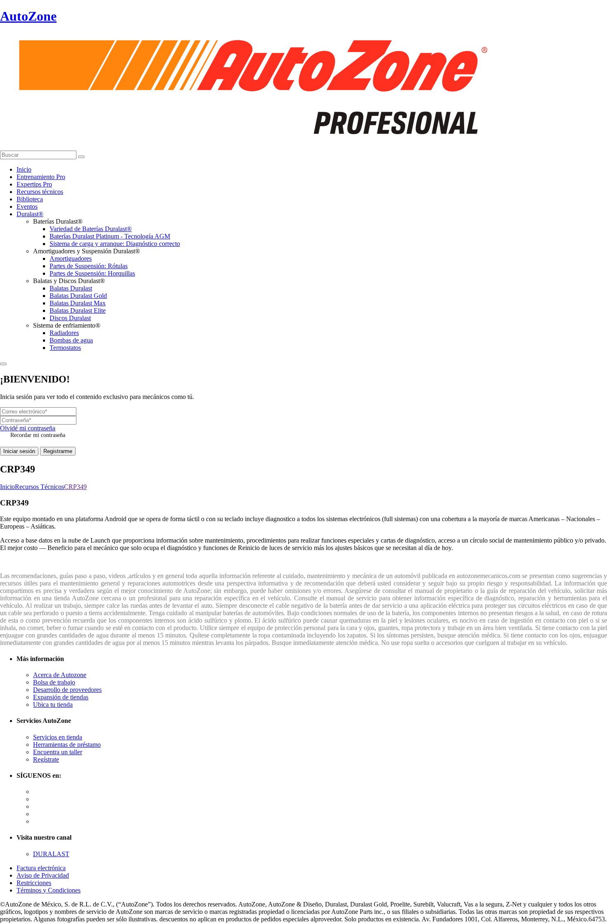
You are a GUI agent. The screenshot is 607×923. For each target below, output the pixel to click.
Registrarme (57, 451)
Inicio (24, 169)
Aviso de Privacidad (43, 875)
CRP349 (75, 486)
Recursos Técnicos (39, 486)
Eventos (27, 206)
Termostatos (65, 347)
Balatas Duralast (71, 288)
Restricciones (34, 882)
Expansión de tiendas (60, 697)
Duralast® (30, 213)
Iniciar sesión (19, 451)
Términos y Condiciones (49, 890)
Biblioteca (30, 199)
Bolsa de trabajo (54, 682)
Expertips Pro (34, 184)
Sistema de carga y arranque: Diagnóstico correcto (115, 243)
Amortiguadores (71, 258)
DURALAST (51, 853)
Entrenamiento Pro (41, 176)
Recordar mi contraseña (37, 435)
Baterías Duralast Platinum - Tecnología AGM (110, 236)
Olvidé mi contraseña (27, 428)
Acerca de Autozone (59, 674)
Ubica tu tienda (53, 704)
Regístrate (46, 759)
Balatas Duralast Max (78, 303)
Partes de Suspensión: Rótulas (89, 265)
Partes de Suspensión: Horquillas (92, 273)
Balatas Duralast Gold (78, 295)
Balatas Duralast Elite (78, 310)
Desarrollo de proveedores (67, 689)
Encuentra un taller (57, 751)
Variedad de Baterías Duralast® (91, 228)
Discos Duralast (70, 317)
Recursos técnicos (40, 191)
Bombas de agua (71, 340)
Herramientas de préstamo (67, 744)
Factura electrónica (41, 867)
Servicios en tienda (57, 737)
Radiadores (64, 332)
